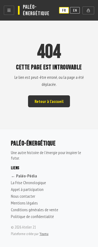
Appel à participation (27, 189)
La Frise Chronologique (28, 182)
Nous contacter (23, 196)
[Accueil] (9, 10)
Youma (43, 233)
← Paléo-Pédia (24, 175)
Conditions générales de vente (34, 209)
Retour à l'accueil (49, 101)
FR (64, 10)
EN (75, 10)
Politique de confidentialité (32, 216)
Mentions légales (24, 203)
